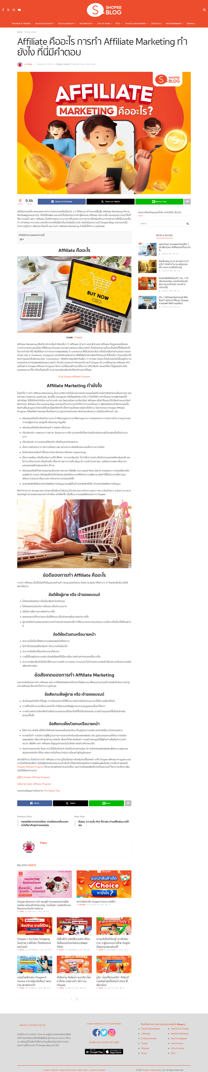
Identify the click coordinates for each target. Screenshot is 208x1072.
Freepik (78, 337)
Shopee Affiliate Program (30, 767)
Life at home (177, 1048)
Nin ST (22, 950)
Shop (144, 1053)
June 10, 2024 (112, 988)
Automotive (85, 23)
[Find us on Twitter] (8, 10)
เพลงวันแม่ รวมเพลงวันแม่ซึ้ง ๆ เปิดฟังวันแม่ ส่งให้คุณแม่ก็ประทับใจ (175, 247)
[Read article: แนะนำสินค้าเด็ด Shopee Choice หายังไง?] (104, 884)
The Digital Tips (52, 791)
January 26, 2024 (45, 64)
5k (123, 988)
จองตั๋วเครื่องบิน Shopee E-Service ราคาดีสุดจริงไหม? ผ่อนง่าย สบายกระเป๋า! (34, 981)
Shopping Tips (85, 895)
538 (88, 950)
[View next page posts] (77, 999)
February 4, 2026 (34, 911)
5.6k (84, 988)
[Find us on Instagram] (14, 10)
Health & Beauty (44, 23)
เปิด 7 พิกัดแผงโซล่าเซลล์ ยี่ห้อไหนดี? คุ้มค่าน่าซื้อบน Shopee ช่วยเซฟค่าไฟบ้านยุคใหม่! (174, 300)
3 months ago (167, 307)
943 (47, 911)
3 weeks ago (166, 254)
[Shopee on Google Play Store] (94, 1051)
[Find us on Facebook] (3, 10)
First (22, 911)
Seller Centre (83, 1070)
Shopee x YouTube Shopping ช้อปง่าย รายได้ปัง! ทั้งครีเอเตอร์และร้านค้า (34, 943)
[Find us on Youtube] (19, 10)
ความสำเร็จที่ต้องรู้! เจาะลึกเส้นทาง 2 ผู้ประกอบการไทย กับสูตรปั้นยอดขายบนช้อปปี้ (113, 943)
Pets (118, 23)
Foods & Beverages (135, 23)
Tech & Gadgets (66, 23)
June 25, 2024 (73, 988)
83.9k (49, 950)
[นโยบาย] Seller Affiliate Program (34, 784)
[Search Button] (204, 10)
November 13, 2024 (114, 950)
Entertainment (174, 23)
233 (176, 254)
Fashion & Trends (21, 23)
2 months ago (167, 271)
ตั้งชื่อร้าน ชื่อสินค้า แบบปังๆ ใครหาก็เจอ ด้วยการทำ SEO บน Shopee (74, 981)
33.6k (48, 988)
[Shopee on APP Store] (113, 1051)
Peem (29, 64)
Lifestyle (156, 23)
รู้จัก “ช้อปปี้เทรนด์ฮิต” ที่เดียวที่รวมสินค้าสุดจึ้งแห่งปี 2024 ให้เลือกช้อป (112, 981)
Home (19, 32)
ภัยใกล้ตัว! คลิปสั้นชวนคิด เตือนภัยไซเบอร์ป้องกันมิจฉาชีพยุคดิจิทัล (73, 943)
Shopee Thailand (50, 1070)
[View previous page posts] (71, 999)
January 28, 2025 (96, 905)
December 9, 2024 (75, 950)
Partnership (25, 895)
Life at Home (104, 23)
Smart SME (104, 932)
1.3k (178, 271)
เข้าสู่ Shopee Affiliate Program (74, 376)
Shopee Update (30, 32)
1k (127, 950)
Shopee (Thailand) (150, 1070)
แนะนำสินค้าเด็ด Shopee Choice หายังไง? (96, 902)
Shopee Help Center (67, 1070)
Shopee (190, 23)
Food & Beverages (150, 1029)
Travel (144, 1043)
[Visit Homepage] (104, 10)
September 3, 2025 (36, 950)
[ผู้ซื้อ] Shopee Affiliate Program (33, 777)
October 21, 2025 (34, 988)
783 (178, 291)
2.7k (109, 905)
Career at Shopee (97, 1070)
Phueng (82, 905)
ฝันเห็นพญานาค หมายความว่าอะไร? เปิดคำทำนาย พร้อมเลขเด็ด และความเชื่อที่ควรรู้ (174, 264)
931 (178, 307)
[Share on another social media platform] (187, 202)
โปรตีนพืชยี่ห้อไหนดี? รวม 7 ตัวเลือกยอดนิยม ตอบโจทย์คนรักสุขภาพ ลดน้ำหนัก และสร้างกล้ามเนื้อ (174, 283)
